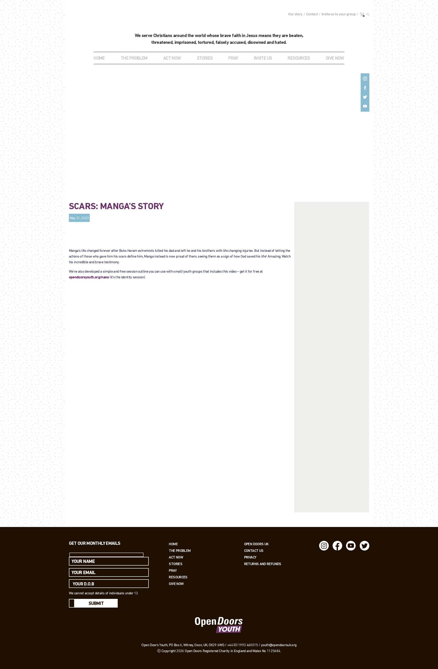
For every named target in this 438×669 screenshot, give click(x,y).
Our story (295, 14)
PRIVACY (250, 557)
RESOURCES (299, 58)
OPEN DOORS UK (256, 544)
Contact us (253, 550)
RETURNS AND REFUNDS (262, 563)
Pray (233, 58)
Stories (175, 563)
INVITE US (263, 58)
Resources (178, 577)
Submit (96, 603)
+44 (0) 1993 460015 (242, 645)
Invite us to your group (339, 14)
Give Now (176, 583)
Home (99, 58)
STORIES (205, 58)
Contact (312, 14)
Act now (176, 557)
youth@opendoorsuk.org (279, 645)
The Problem (179, 550)
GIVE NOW (335, 58)
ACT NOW (172, 58)
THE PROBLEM (134, 58)
